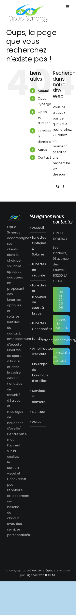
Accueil (44, 90)
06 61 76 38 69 (61, 299)
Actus (42, 149)
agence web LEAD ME (41, 575)
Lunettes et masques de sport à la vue (38, 299)
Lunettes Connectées (38, 326)
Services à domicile (38, 396)
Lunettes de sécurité (38, 270)
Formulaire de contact (61, 356)
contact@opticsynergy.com (61, 340)
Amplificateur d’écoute (38, 351)
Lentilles (38, 338)
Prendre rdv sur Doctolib (61, 324)
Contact (44, 157)
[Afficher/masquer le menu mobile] (68, 6)
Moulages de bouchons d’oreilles (38, 372)
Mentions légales (43, 570)
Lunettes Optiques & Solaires (38, 246)
